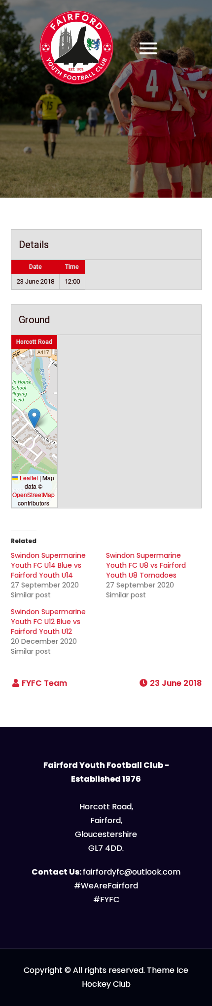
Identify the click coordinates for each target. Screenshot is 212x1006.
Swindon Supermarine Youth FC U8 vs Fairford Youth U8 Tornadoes (146, 565)
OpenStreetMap (33, 494)
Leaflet (28, 477)
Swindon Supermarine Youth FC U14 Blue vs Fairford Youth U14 (48, 565)
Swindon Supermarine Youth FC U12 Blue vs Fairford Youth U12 (48, 621)
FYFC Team (44, 683)
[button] (34, 418)
